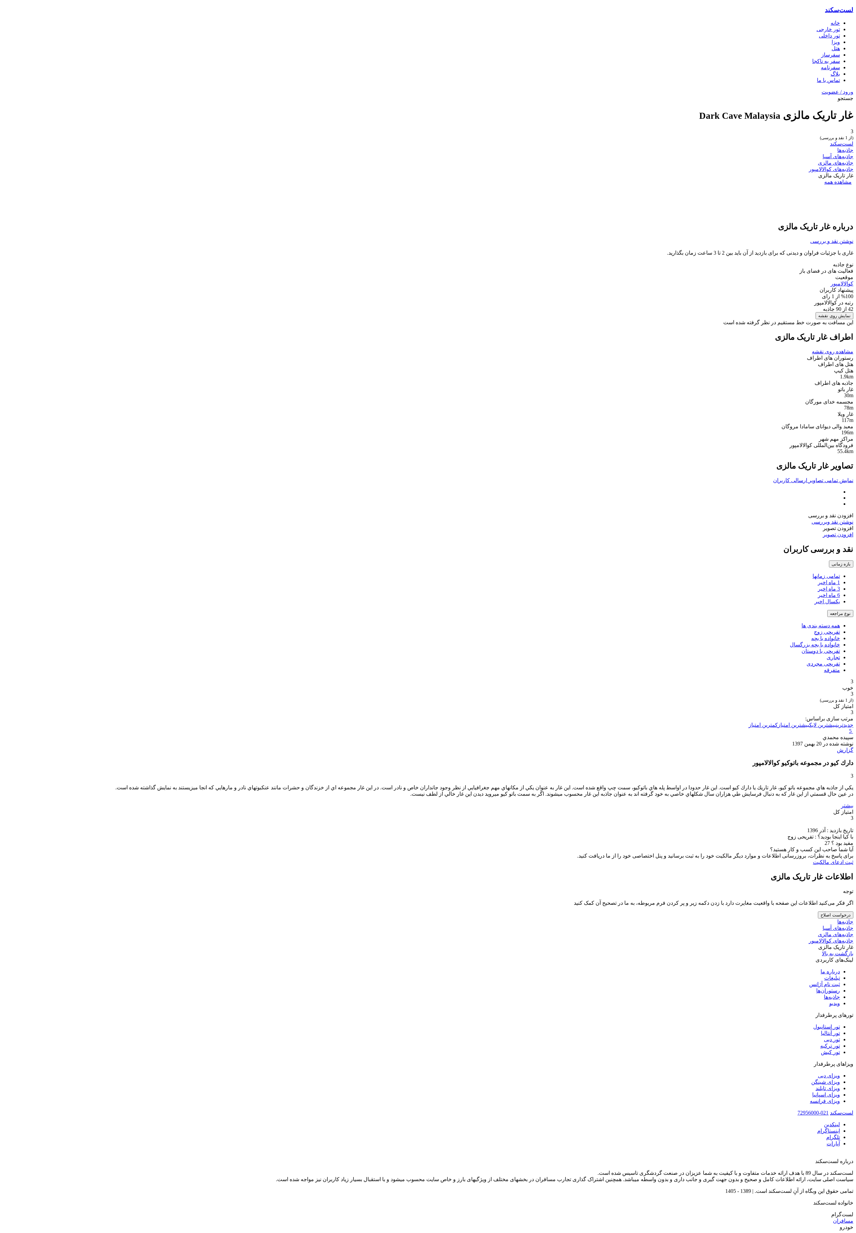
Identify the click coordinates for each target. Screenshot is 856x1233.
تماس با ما (828, 80)
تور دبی (832, 1039)
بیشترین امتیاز (793, 725)
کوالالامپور (842, 283)
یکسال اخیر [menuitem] (827, 601)
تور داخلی (829, 35)
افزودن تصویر (838, 534)
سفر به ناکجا (826, 61)
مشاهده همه (838, 182)
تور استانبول (826, 1027)
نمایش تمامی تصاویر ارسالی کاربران (813, 480)
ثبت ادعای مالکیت (833, 862)
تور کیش (830, 1052)
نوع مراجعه (840, 613)
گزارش (845, 750)
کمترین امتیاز (763, 725)
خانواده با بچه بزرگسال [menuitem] (815, 644)
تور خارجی (828, 29)
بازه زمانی (841, 563)
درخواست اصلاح (836, 914)
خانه (835, 23)
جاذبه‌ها (845, 150)
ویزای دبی (829, 1075)
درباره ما (830, 971)
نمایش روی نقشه (834, 315)
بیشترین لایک (822, 725)
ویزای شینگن (825, 1082)
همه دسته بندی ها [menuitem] (820, 625)
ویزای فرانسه (825, 1101)
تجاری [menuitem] (833, 657)
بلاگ (835, 74)
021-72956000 (813, 1113)
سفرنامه (830, 67)
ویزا (836, 42)
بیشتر (847, 805)
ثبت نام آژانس (824, 984)
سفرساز (830, 55)
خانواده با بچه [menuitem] (825, 638)
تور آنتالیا (830, 1033)
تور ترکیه (830, 1046)
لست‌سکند (839, 9)
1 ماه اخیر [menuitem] (829, 582)
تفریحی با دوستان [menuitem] (820, 651)
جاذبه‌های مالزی (835, 163)
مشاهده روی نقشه (832, 351)
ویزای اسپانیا (826, 1094)
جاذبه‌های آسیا (838, 156)
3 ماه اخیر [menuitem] (829, 589)
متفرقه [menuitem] (832, 670)
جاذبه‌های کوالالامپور (831, 169)
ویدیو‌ (834, 1003)
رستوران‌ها (828, 990)
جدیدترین (844, 725)
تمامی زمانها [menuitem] (826, 576)
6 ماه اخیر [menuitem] (829, 595)
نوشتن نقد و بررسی (831, 241)
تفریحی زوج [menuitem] (827, 632)
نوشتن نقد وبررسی (832, 522)
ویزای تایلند (828, 1088)
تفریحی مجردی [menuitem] (823, 664)
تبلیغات (832, 978)
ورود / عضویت (837, 92)
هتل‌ (836, 48)
